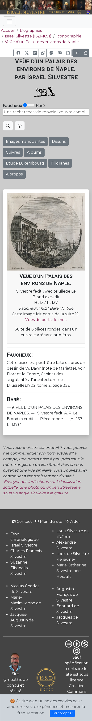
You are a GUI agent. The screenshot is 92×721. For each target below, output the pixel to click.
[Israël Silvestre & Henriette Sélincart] (7, 5)
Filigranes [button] (60, 163)
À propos (14, 174)
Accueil (8, 30)
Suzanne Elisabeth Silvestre (19, 568)
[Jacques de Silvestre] (88, 5)
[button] (17, 53)
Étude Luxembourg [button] (25, 163)
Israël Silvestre (23, 545)
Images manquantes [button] (25, 141)
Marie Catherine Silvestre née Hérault (71, 571)
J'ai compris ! (62, 713)
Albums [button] (34, 152)
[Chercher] (8, 125)
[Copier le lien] (67, 53)
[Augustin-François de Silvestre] (74, 5)
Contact (24, 521)
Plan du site (51, 521)
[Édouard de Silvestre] (81, 5)
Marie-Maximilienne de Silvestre (25, 603)
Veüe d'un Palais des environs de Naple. (42, 42)
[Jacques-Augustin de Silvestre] (66, 5)
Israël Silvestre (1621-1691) (28, 36)
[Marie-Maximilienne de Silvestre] (59, 5)
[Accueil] (42, 12)
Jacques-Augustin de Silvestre (22, 620)
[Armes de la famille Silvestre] (88, 12)
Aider (75, 521)
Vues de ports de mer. (46, 319)
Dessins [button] (59, 141)
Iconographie (68, 36)
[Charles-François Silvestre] (19, 5)
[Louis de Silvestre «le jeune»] (26, 5)
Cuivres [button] (13, 152)
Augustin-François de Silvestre (67, 594)
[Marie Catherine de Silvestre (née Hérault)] (34, 5)
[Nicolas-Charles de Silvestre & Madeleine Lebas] (47, 5)
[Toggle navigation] (9, 21)
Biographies (31, 30)
